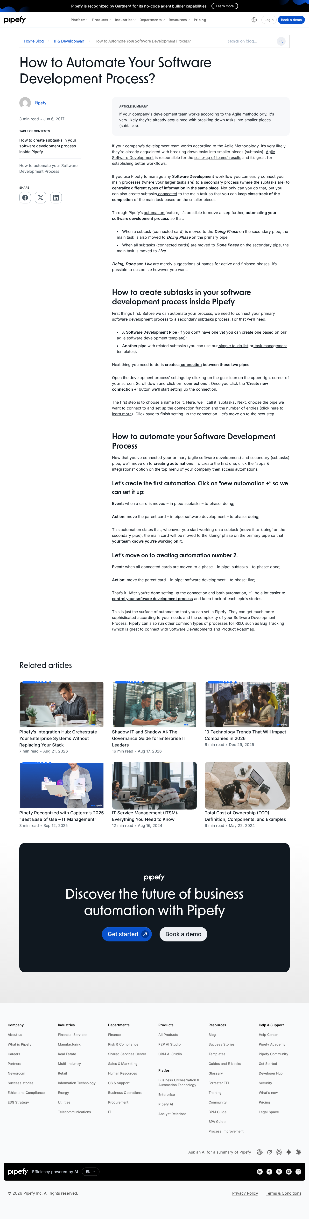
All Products (168, 1035)
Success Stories (222, 1044)
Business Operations (125, 1092)
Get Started (268, 1063)
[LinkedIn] (260, 1172)
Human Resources (122, 1073)
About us (15, 1035)
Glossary (216, 1073)
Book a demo (291, 20)
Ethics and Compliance (26, 1092)
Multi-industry (69, 1063)
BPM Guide (217, 1112)
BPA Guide (217, 1121)
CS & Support (119, 1083)
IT (109, 1112)
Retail (62, 1073)
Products (100, 20)
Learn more (225, 6)
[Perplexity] (279, 1152)
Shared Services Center (127, 1054)
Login (269, 20)
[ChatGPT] (260, 1152)
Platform (78, 20)
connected (167, 193)
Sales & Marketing (123, 1063)
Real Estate (67, 1054)
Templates (217, 1054)
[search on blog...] (251, 41)
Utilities (64, 1102)
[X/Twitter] (279, 1172)
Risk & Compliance (123, 1044)
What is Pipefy (19, 1044)
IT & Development (69, 41)
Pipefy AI (165, 1104)
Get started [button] (123, 934)
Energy (63, 1092)
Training (215, 1092)
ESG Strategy (18, 1102)
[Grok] (269, 1152)
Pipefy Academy (272, 1044)
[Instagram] (298, 1172)
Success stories (21, 1083)
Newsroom (16, 1073)
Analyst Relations (172, 1114)
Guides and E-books (225, 1063)
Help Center (268, 1035)
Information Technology (77, 1083)
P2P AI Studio (169, 1044)
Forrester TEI (219, 1083)
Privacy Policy (245, 1193)
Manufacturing (69, 1044)
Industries (124, 20)
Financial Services (72, 1035)
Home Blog (34, 41)
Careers (14, 1054)
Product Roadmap (237, 629)
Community (218, 1102)
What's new (268, 1092)
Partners (14, 1063)
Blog (212, 1035)
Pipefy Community (273, 1054)
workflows (156, 163)
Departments (151, 20)
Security (265, 1083)
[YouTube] (289, 1172)
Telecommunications (74, 1112)
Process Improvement (226, 1131)
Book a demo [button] (183, 934)
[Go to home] (15, 20)
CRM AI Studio (170, 1054)
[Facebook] (269, 1172)
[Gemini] (289, 1152)
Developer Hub (271, 1073)
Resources (178, 20)
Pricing (200, 20)
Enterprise (166, 1094)
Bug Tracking (272, 623)
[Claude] (298, 1152)
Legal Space (269, 1112)
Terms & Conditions (283, 1193)
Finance (114, 1035)
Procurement (118, 1102)
